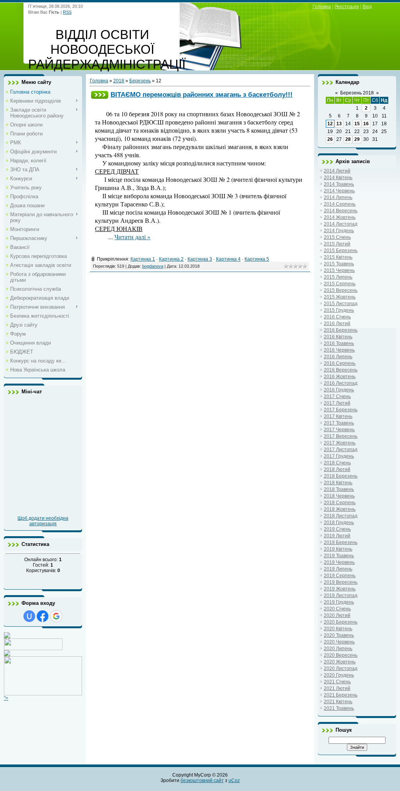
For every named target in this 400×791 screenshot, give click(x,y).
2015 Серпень (339, 283)
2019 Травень (339, 555)
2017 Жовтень (339, 443)
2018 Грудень (339, 522)
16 (366, 123)
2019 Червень (339, 562)
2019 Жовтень (339, 589)
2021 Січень (337, 681)
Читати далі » (132, 237)
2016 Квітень (338, 337)
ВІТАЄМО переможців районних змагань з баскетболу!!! (202, 94)
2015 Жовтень (339, 297)
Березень (140, 81)
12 (330, 123)
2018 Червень (339, 496)
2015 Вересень (340, 290)
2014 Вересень (340, 210)
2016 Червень (339, 350)
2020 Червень (339, 642)
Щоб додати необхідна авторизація (43, 520)
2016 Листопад (340, 383)
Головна (321, 6)
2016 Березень (340, 330)
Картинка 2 (171, 259)
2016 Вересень (340, 370)
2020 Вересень (340, 655)
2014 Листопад (340, 224)
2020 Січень (337, 608)
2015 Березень (340, 250)
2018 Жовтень (339, 509)
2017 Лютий (337, 403)
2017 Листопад (340, 449)
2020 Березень (340, 622)
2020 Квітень (338, 628)
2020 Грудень (339, 675)
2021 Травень (339, 708)
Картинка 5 (257, 259)
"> (6, 698)
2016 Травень (339, 343)
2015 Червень (339, 270)
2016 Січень (337, 317)
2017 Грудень (339, 456)
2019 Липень (338, 569)
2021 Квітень (338, 701)
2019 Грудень (339, 602)
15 (357, 123)
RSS (67, 12)
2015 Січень (337, 237)
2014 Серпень (339, 204)
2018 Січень (337, 463)
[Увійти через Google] (56, 616)
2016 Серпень (339, 363)
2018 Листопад (340, 516)
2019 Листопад (340, 595)
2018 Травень (339, 489)
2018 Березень (340, 476)
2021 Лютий (337, 688)
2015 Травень (339, 264)
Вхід (367, 6)
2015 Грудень (339, 310)
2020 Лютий (337, 615)
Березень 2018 (357, 93)
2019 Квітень (338, 549)
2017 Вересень (340, 436)
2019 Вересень (340, 582)
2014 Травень (339, 184)
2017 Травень (339, 423)
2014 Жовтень (339, 217)
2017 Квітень (338, 416)
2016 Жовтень (339, 376)
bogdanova (152, 266)
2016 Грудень (339, 390)
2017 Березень (340, 409)
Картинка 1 (142, 259)
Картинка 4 (228, 259)
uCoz (234, 780)
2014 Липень (338, 197)
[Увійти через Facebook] (42, 616)
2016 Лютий (337, 323)
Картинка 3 (200, 259)
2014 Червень (339, 191)
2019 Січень (337, 529)
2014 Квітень (338, 177)
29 (357, 139)
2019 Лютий (337, 536)
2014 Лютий (337, 171)
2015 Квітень (338, 257)
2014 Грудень (339, 230)
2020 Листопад (340, 668)
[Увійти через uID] (29, 616)
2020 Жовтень (339, 662)
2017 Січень (337, 396)
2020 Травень (339, 635)
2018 (118, 81)
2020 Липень (338, 648)
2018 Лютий (337, 469)
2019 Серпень (339, 575)
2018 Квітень (338, 482)
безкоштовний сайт (202, 780)
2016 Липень (338, 356)
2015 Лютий (337, 244)
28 (348, 139)
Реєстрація (346, 6)
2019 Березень (340, 542)
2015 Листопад (340, 303)
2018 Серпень (339, 502)
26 (330, 139)
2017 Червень (339, 429)
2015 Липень (338, 277)
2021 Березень (340, 695)
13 (339, 123)
